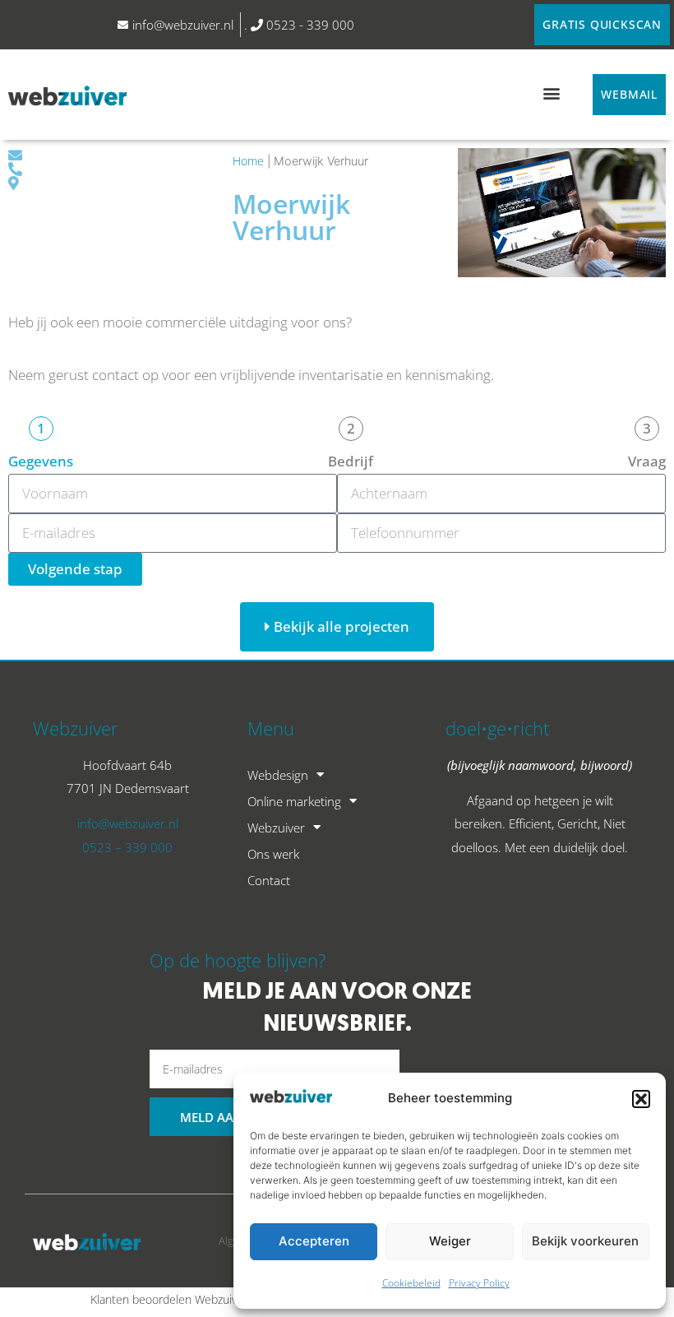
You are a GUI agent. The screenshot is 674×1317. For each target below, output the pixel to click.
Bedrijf (350, 461)
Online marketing (294, 801)
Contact (268, 880)
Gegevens (40, 461)
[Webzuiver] (67, 94)
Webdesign (277, 775)
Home (248, 161)
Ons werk (273, 854)
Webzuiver (276, 827)
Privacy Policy (479, 1283)
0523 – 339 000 (127, 847)
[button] (641, 1099)
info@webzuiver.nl (127, 823)
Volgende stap (75, 568)
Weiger (450, 1241)
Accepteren (314, 1241)
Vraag (647, 461)
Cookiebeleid (411, 1283)
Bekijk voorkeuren (585, 1241)
